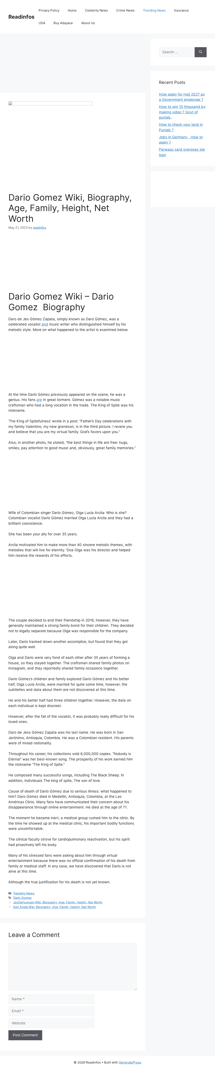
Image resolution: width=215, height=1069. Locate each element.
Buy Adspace (63, 23)
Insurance (181, 10)
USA (42, 23)
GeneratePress (130, 1062)
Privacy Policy (49, 10)
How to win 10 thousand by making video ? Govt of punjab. (182, 112)
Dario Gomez (22, 897)
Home (72, 10)
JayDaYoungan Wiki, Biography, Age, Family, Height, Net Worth (57, 902)
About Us (88, 23)
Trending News (154, 10)
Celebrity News (96, 10)
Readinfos (21, 17)
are (39, 400)
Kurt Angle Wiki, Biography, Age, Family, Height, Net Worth (54, 907)
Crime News (125, 10)
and (45, 324)
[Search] (201, 52)
